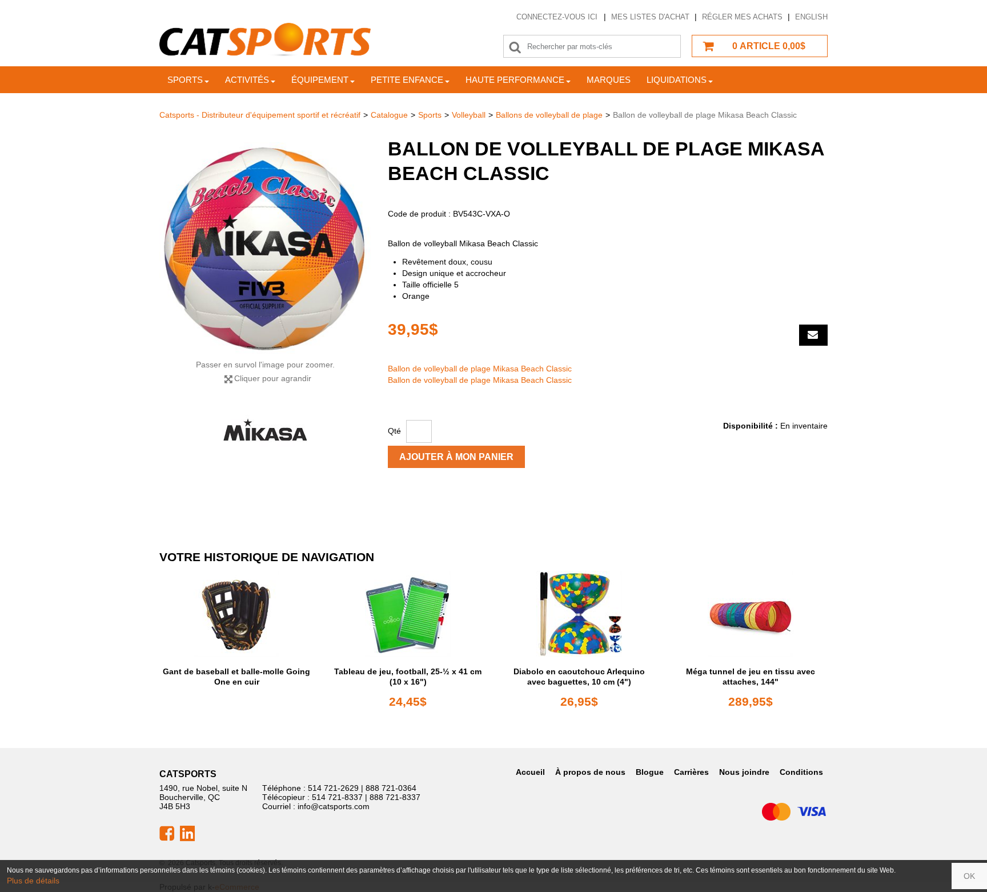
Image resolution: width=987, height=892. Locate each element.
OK (969, 876)
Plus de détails (33, 880)
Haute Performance (515, 80)
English (811, 17)
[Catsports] (265, 40)
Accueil (530, 772)
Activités (247, 80)
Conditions (801, 772)
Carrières (691, 772)
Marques (609, 80)
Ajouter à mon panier (456, 457)
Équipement (319, 80)
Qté (394, 430)
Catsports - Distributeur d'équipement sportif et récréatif (259, 114)
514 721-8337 (337, 797)
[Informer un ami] (813, 335)
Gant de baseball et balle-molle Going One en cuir (236, 676)
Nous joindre (744, 772)
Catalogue (389, 114)
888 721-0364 (391, 788)
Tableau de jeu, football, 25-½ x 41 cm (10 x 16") (408, 676)
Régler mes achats (742, 17)
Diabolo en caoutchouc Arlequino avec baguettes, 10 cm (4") (579, 676)
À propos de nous (590, 772)
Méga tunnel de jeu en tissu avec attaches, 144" (750, 676)
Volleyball (469, 114)
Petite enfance (407, 80)
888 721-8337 (395, 797)
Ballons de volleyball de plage (549, 114)
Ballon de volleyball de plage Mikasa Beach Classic (480, 368)
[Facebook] (166, 832)
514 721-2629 (333, 788)
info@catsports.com (334, 806)
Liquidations (677, 80)
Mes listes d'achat (650, 17)
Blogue (650, 772)
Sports (185, 80)
